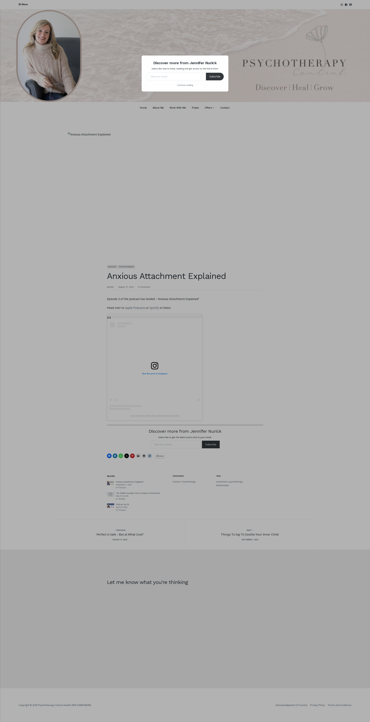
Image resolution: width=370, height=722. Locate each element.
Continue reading (185, 85)
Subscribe (214, 76)
